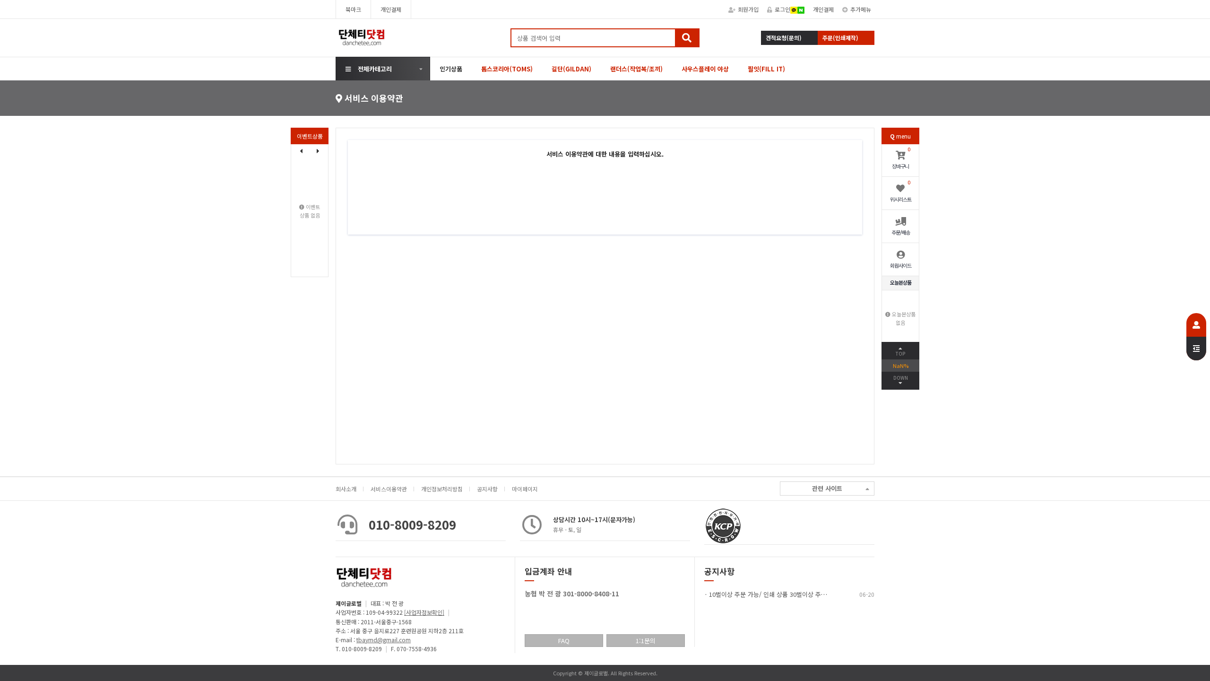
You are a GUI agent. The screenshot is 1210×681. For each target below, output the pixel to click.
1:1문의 (646, 640)
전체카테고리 (375, 68)
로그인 (782, 9)
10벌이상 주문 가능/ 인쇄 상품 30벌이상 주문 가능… (777, 594)
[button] (318, 151)
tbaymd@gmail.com (383, 640)
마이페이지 (525, 489)
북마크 (353, 9)
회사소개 (346, 489)
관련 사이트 (827, 488)
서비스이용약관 (389, 489)
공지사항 (487, 489)
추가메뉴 (860, 9)
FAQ (564, 640)
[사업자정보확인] (424, 612)
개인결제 (390, 9)
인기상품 (451, 68)
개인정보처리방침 (442, 489)
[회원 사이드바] (1196, 336)
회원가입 (748, 9)
